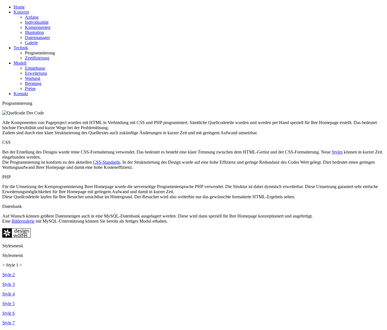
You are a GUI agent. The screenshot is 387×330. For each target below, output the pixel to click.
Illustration (34, 32)
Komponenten (37, 27)
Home (19, 7)
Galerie (31, 42)
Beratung (33, 83)
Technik (21, 47)
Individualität (36, 22)
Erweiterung (36, 73)
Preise (30, 88)
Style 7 (8, 322)
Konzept (21, 12)
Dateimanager (37, 37)
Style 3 (8, 284)
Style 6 (8, 313)
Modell (20, 63)
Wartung (32, 78)
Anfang (32, 17)
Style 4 (8, 293)
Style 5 (8, 303)
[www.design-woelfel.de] (16, 236)
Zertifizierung (37, 58)
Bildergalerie (23, 221)
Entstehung (35, 68)
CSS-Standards (106, 162)
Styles (337, 152)
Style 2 (8, 274)
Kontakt (21, 93)
